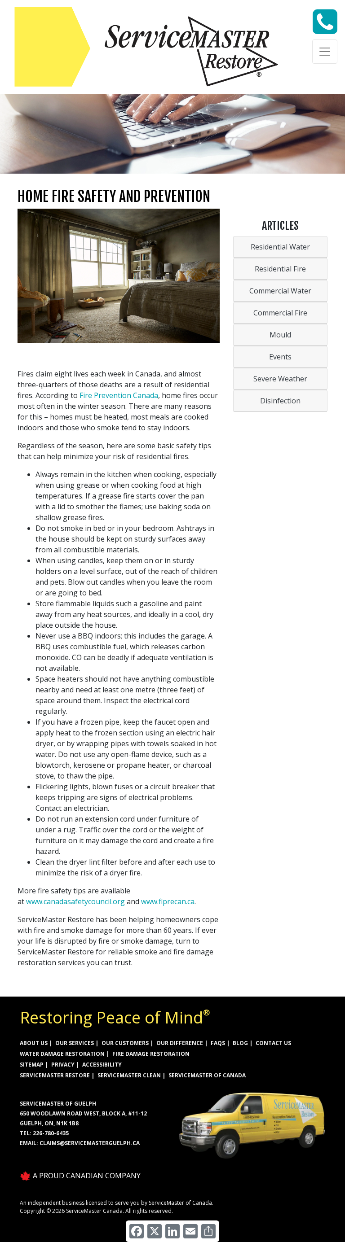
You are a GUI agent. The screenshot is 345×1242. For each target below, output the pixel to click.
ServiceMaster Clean (129, 1075)
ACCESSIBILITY (102, 1064)
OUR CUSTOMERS (125, 1043)
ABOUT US (34, 1043)
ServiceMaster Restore (55, 1075)
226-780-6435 (51, 1133)
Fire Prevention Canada (119, 395)
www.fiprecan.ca (168, 901)
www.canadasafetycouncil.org (75, 901)
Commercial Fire (280, 313)
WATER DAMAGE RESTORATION (62, 1054)
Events (280, 357)
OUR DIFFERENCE (179, 1043)
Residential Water (280, 247)
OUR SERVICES (74, 1043)
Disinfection (280, 401)
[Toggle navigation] (324, 51)
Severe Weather (280, 379)
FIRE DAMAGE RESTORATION (151, 1054)
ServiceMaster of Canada (207, 1075)
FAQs (218, 1043)
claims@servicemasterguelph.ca (90, 1143)
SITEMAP (32, 1064)
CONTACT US (273, 1043)
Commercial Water (280, 291)
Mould (280, 335)
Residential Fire (280, 269)
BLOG (240, 1043)
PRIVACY (63, 1064)
